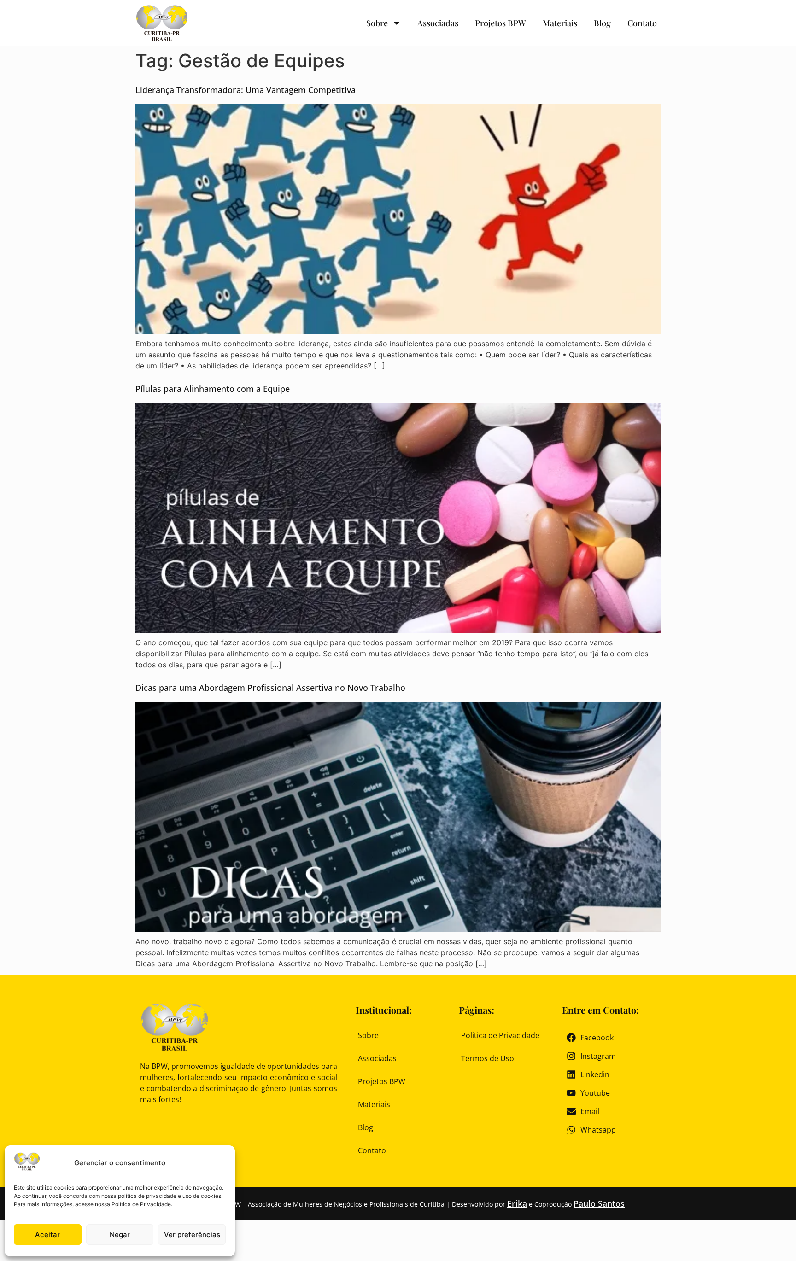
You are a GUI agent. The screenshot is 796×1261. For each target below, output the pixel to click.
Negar (120, 1234)
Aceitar (47, 1234)
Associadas (437, 23)
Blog (602, 23)
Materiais (560, 23)
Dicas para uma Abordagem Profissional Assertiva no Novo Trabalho (270, 687)
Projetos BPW (500, 23)
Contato (642, 23)
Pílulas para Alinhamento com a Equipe (212, 388)
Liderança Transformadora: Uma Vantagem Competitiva (245, 89)
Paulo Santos (599, 1203)
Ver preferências (192, 1234)
